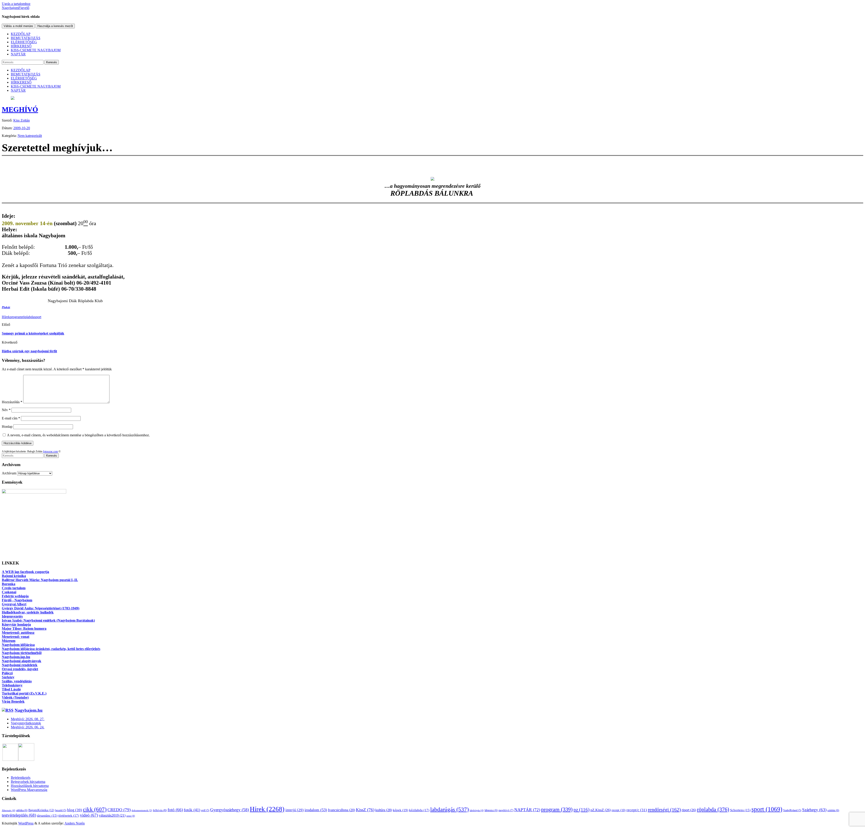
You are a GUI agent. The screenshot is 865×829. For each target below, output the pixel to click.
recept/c (636, 810)
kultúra (383, 810)
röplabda (28, 317)
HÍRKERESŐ (21, 46)
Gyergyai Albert (14, 604)
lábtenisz (491, 810)
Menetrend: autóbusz (18, 632)
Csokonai (9, 592)
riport (689, 810)
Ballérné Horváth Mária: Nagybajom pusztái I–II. (40, 580)
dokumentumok (142, 810)
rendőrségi (664, 809)
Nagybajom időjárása (18, 645)
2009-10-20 (21, 128)
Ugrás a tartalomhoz (16, 4)
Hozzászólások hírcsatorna (30, 786)
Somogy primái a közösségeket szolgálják (33, 333)
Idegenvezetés (12, 616)
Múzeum (8, 641)
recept (619, 810)
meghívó (506, 810)
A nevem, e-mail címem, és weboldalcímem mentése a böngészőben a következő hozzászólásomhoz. (78, 435)
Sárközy (8, 677)
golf (205, 810)
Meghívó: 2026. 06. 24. (27, 727)
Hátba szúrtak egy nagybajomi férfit (29, 351)
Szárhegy (814, 809)
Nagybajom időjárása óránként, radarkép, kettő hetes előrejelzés (51, 649)
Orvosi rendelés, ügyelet (20, 669)
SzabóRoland (792, 810)
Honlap (7, 426)
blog (74, 810)
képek (400, 810)
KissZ (365, 809)
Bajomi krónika (14, 576)
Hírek (6, 317)
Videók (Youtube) (15, 697)
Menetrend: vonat (15, 637)
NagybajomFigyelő (15, 8)
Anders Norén (74, 823)
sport (37, 317)
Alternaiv (8, 810)
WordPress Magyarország (29, 790)
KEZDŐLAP (20, 34)
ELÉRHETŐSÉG (24, 42)
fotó (175, 809)
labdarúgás (449, 809)
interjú (294, 810)
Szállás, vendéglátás (17, 681)
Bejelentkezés (20, 777)
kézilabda (419, 810)
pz (582, 809)
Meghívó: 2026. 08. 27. (27, 719)
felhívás (160, 810)
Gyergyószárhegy (229, 809)
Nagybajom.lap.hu (16, 657)
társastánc (47, 815)
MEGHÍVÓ (20, 109)
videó (89, 815)
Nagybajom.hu (29, 710)
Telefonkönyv (12, 685)
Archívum (9, 473)
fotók (192, 810)
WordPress (26, 823)
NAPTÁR (18, 54)
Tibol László (11, 689)
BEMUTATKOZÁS (25, 38)
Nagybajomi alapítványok (21, 661)
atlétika (21, 810)
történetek (68, 815)
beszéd (60, 810)
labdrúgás (477, 810)
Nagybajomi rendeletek (19, 665)
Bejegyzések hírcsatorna (28, 782)
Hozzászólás (12, 402)
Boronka (8, 584)
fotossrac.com (50, 451)
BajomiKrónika (41, 810)
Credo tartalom (13, 588)
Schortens (740, 810)
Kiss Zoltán (21, 120)
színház (833, 810)
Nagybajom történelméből (21, 653)
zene (130, 815)
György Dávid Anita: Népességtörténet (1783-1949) (40, 608)
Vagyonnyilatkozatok (26, 723)
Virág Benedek (13, 701)
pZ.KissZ (600, 810)
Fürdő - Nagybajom (17, 600)
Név (6, 410)
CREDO (119, 809)
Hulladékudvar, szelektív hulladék (28, 612)
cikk (95, 809)
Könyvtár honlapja (16, 624)
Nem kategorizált (30, 136)
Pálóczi (7, 673)
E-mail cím (11, 418)
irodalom (316, 810)
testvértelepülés (19, 815)
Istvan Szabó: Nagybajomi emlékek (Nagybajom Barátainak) (48, 620)
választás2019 (112, 815)
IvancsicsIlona (341, 810)
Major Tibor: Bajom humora (24, 628)
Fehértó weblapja (15, 596)
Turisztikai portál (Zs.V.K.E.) (24, 693)
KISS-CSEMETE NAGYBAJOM (36, 50)
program (16, 317)
